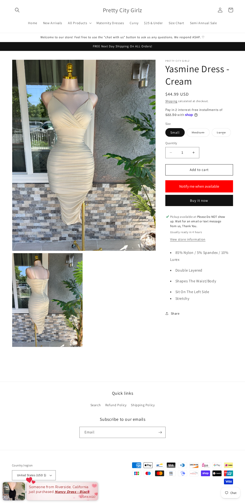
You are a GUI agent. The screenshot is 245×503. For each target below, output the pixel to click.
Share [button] (175, 313)
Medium (201, 133)
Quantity (171, 143)
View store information (188, 239)
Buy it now (199, 200)
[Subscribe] (160, 432)
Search (95, 405)
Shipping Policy (143, 405)
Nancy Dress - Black (72, 492)
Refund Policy (116, 405)
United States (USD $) (31, 475)
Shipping (171, 101)
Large (224, 133)
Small (175, 132)
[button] (17, 10)
